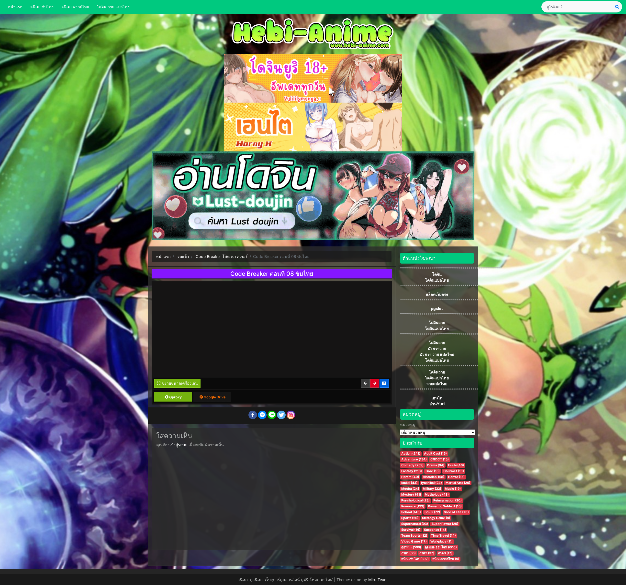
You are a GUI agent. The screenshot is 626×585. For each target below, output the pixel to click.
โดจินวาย (437, 322)
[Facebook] (252, 415)
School (411, 512)
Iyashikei (431, 483)
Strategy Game (436, 518)
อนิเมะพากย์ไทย (75, 6)
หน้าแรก (15, 6)
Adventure (414, 459)
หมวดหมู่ (407, 424)
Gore (432, 471)
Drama (435, 465)
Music (453, 488)
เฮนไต (437, 397)
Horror (456, 477)
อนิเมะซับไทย (42, 6)
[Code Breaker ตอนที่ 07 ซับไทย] (365, 383)
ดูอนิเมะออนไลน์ (441, 547)
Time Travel (443, 535)
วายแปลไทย (436, 383)
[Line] (272, 415)
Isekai (409, 483)
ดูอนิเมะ (411, 547)
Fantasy (411, 471)
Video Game (414, 541)
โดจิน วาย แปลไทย (113, 6)
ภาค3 (445, 553)
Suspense (435, 530)
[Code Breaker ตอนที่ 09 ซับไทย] (375, 383)
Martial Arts (458, 483)
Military (432, 488)
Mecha (410, 488)
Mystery (411, 494)
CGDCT (439, 459)
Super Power (445, 524)
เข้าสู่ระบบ (178, 444)
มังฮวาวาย (437, 348)
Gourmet (453, 471)
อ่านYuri (437, 403)
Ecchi (456, 465)
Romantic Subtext (445, 506)
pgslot (437, 308)
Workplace (441, 541)
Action (410, 453)
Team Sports (414, 535)
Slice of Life (456, 512)
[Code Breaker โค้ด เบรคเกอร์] (384, 383)
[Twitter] (281, 415)
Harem (410, 477)
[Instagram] (291, 415)
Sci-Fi (432, 512)
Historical (433, 477)
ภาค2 (426, 553)
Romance (412, 506)
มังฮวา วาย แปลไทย (437, 354)
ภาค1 (408, 553)
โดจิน (437, 274)
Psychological (415, 500)
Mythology (437, 494)
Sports (409, 518)
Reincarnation (447, 500)
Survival (410, 530)
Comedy (412, 465)
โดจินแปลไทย (437, 280)
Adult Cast (435, 453)
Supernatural (414, 524)
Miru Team (378, 579)
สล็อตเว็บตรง (437, 294)
